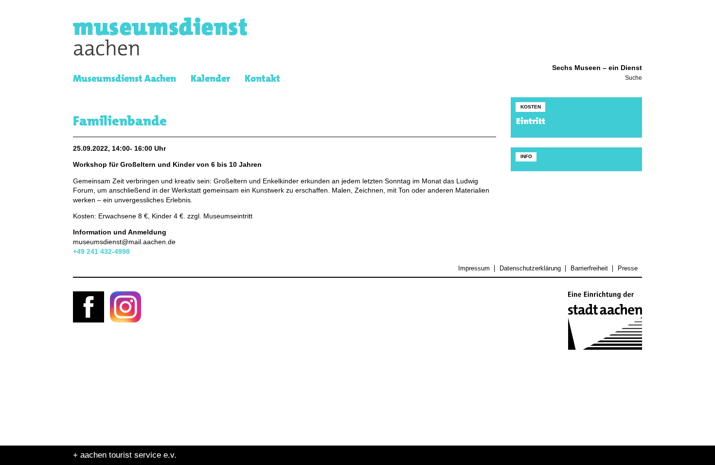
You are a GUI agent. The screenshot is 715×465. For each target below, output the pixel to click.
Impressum (474, 268)
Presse (627, 268)
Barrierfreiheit (589, 268)
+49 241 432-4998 (101, 251)
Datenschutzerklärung (530, 268)
